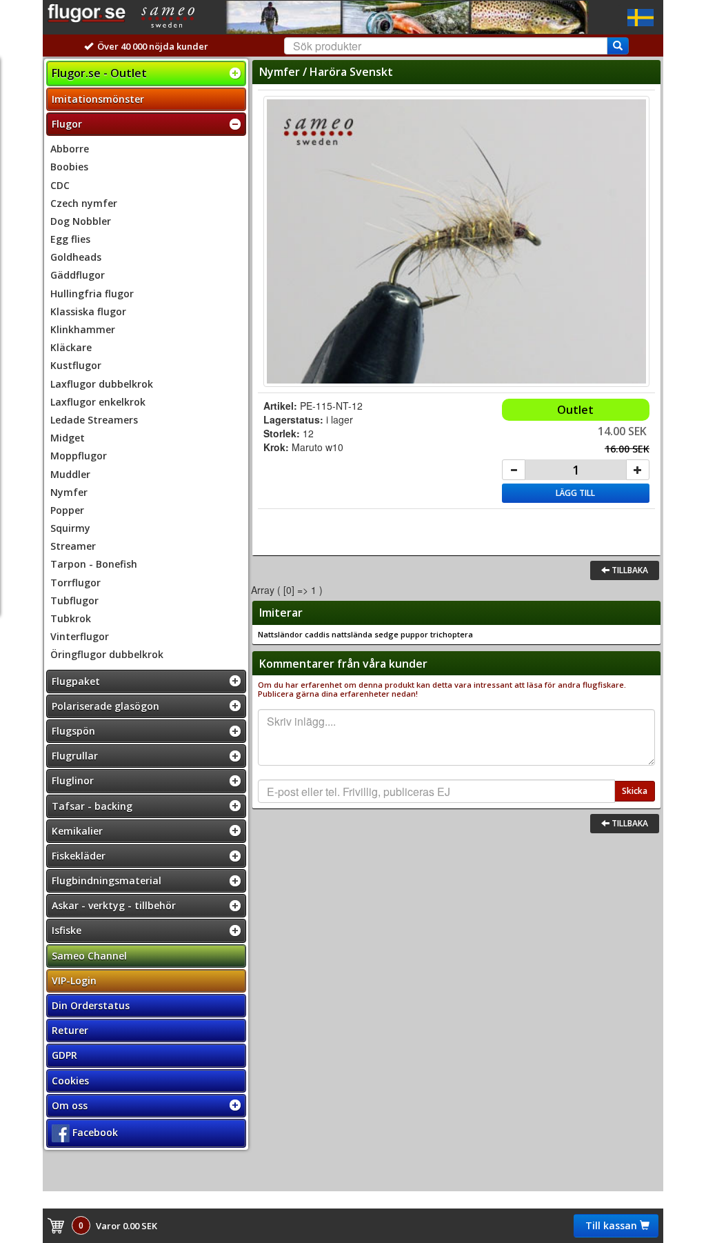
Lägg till (575, 493)
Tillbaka (628, 570)
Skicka (634, 791)
